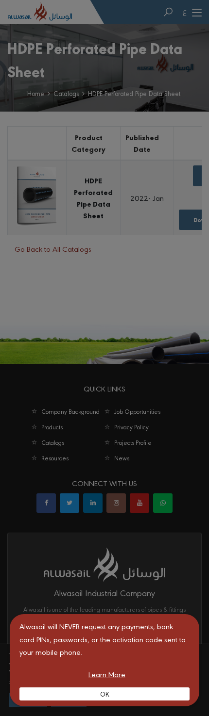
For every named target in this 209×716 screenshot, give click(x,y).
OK (104, 693)
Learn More (106, 674)
